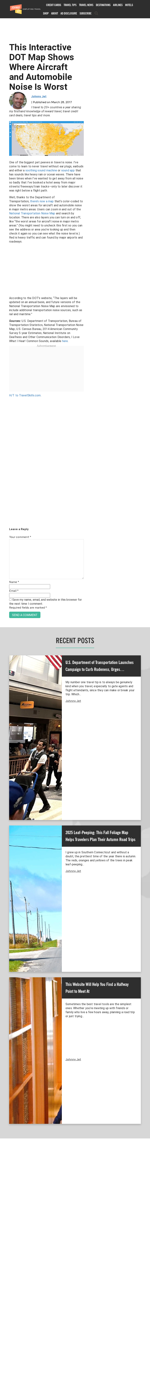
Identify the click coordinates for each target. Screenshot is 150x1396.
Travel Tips (70, 5)
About (54, 13)
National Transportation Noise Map (32, 213)
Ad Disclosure (69, 13)
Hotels (129, 5)
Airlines (118, 5)
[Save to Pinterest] (4, 702)
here (65, 341)
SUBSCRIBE (85, 13)
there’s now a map (42, 201)
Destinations (103, 5)
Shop (46, 13)
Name (14, 582)
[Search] (96, 13)
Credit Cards (53, 5)
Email (13, 591)
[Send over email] (4, 710)
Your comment (20, 537)
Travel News (86, 5)
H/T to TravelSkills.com (25, 395)
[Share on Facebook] (4, 686)
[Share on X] (4, 694)
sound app (68, 170)
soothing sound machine (41, 170)
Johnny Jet (38, 96)
